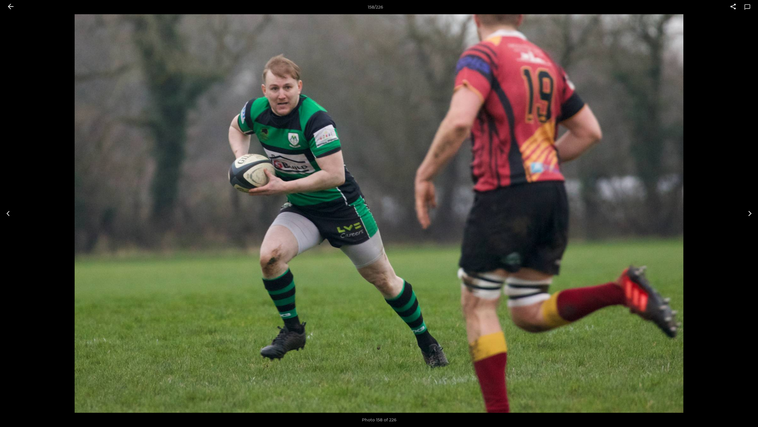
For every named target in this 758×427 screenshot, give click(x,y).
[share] (733, 7)
